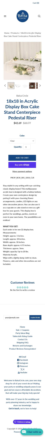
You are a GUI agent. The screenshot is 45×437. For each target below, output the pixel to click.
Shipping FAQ (22, 342)
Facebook (23, 360)
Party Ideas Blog (22, 333)
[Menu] (5, 16)
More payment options (22, 171)
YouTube (23, 372)
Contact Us (22, 339)
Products (15, 33)
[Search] (39, 16)
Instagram (23, 363)
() (36, 3)
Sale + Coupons (22, 330)
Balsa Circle (22, 96)
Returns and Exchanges (22, 345)
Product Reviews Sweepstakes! (22, 349)
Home (6, 33)
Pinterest (23, 366)
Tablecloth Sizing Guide (23, 336)
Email (23, 357)
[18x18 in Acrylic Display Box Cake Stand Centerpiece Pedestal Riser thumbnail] (11, 85)
